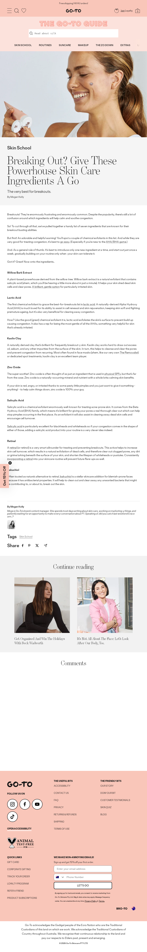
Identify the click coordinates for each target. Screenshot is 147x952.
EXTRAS (125, 45)
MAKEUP (83, 45)
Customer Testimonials (115, 800)
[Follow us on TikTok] (12, 817)
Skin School (19, 147)
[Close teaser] (10, 463)
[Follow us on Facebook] (25, 804)
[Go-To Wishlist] (24, 10)
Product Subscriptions (22, 898)
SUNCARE (65, 45)
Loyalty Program (18, 884)
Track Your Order (18, 877)
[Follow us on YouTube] (37, 804)
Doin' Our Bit (108, 793)
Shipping (59, 822)
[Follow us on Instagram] (12, 804)
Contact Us (61, 793)
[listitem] (22, 545)
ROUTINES (45, 45)
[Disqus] (73, 718)
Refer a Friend (15, 891)
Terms (101, 901)
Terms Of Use (62, 829)
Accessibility (62, 786)
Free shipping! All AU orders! (73, 3)
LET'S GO (83, 885)
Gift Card (13, 862)
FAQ (56, 800)
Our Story (106, 786)
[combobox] (59, 877)
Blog (103, 815)
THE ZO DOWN (104, 45)
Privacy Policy (91, 901)
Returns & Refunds (65, 815)
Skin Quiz (106, 807)
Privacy (58, 807)
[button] (4, 476)
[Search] (16, 10)
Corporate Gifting (19, 869)
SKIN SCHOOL (23, 45)
